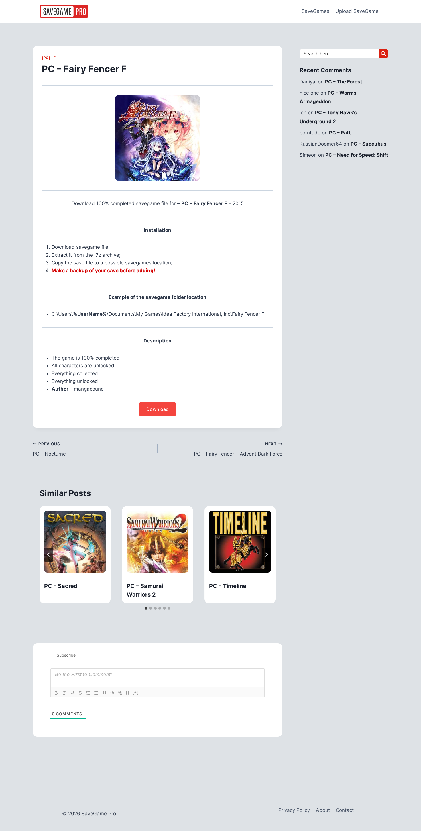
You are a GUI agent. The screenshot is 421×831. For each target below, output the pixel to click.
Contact (345, 810)
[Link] (120, 692)
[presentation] (75, 541)
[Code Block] (112, 692)
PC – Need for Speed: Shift (356, 155)
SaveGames (315, 11)
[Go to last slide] (48, 555)
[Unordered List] (96, 692)
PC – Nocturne (49, 449)
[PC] (46, 58)
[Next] (266, 555)
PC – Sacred (61, 586)
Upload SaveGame (357, 11)
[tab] (146, 608)
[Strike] (80, 692)
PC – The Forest (343, 82)
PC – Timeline (227, 586)
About (323, 810)
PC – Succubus (369, 144)
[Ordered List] (88, 692)
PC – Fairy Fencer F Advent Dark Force (238, 449)
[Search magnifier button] (383, 53)
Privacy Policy (294, 810)
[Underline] (72, 692)
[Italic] (64, 692)
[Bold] (56, 692)
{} (128, 692)
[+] (136, 692)
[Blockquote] (104, 692)
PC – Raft (340, 133)
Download (157, 409)
